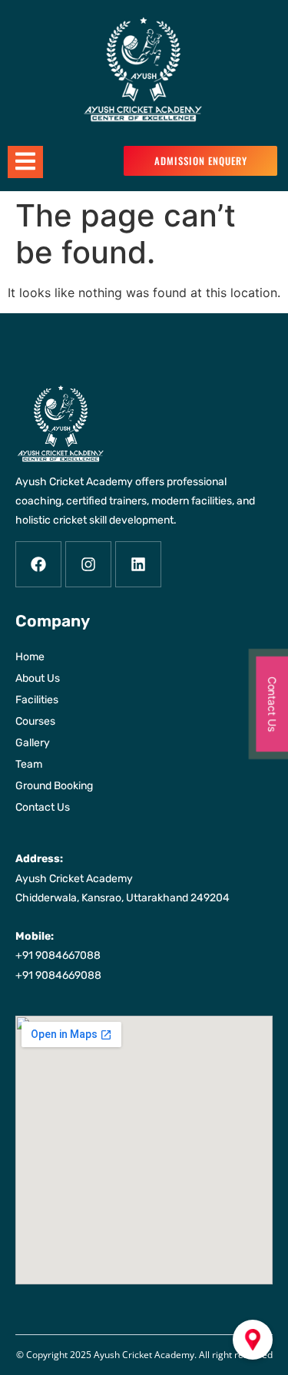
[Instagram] (88, 564)
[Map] (253, 1340)
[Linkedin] (138, 564)
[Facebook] (38, 564)
